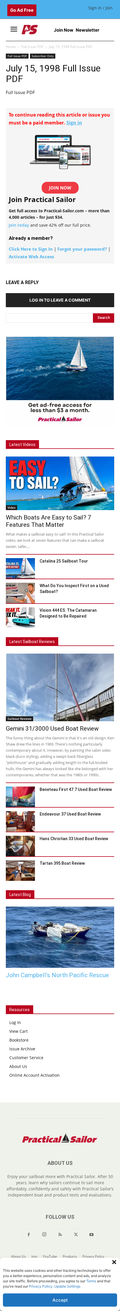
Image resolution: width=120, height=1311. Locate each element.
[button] (114, 1262)
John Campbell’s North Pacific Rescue (57, 975)
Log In (15, 1022)
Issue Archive (22, 1049)
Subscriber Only (43, 56)
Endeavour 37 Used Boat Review (70, 814)
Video (11, 507)
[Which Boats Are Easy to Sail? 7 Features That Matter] (60, 483)
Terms (91, 1281)
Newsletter (87, 30)
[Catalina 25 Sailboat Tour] (20, 568)
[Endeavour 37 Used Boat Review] (20, 821)
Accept (60, 1300)
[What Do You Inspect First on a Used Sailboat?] (20, 593)
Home (11, 46)
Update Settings (67, 1286)
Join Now (63, 30)
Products (70, 1256)
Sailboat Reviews (19, 719)
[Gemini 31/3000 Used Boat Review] (60, 687)
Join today (19, 225)
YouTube (50, 1256)
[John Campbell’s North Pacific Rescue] (60, 937)
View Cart (18, 1031)
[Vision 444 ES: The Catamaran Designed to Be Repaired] (20, 617)
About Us (18, 1066)
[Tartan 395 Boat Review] (20, 870)
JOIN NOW (60, 188)
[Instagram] (44, 1234)
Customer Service (26, 1057)
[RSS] (60, 1235)
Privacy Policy (40, 1286)
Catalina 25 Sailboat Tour (64, 561)
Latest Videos (22, 444)
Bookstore (19, 1040)
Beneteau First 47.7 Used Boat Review (76, 789)
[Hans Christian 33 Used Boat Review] (20, 846)
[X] (76, 1235)
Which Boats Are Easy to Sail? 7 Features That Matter (48, 521)
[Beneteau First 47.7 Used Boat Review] (20, 797)
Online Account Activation (34, 1075)
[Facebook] (28, 1235)
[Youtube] (91, 1235)
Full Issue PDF (32, 46)
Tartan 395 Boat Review (67, 863)
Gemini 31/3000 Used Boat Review (52, 728)
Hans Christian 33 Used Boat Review (74, 838)
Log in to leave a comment (60, 300)
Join (34, 1256)
